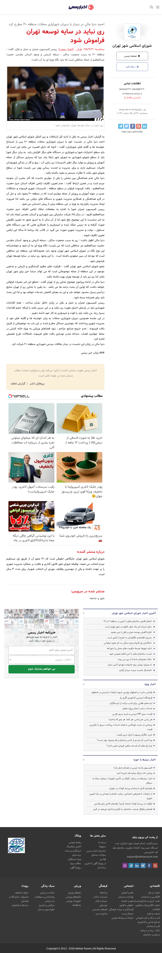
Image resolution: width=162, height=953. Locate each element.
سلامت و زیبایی (47, 893)
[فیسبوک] (149, 865)
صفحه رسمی (130, 56)
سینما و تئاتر (101, 901)
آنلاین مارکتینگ (73, 847)
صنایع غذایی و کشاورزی (149, 922)
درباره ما (102, 842)
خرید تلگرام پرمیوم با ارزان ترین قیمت (134, 735)
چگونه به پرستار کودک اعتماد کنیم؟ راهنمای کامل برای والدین (123, 804)
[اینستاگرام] (124, 865)
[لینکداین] (136, 865)
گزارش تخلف (18, 383)
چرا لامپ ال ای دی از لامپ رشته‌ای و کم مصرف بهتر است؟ (124, 740)
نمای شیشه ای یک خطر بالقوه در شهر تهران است (128, 627)
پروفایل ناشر (36, 383)
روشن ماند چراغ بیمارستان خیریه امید (134, 773)
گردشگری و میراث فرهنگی (121, 909)
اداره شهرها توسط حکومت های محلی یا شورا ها (129, 648)
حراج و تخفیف (21, 893)
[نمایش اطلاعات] (132, 98)
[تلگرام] (131, 865)
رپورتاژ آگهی (75, 868)
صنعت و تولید (153, 914)
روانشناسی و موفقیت (44, 897)
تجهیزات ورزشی (73, 901)
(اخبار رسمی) (66, 49)
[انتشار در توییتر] (126, 126)
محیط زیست (128, 914)
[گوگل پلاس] (155, 865)
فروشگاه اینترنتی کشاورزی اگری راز (136, 698)
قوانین (103, 859)
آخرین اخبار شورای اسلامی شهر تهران (134, 613)
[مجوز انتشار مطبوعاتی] (16, 846)
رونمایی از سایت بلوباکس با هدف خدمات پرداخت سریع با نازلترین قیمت (121, 727)
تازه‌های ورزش (74, 893)
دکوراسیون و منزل (46, 909)
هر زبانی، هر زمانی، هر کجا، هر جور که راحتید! (130, 719)
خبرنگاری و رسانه (73, 851)
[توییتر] (143, 865)
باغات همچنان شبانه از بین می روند (135, 659)
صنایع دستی (101, 914)
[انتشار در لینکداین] (144, 126)
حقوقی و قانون (127, 905)
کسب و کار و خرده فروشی (148, 918)
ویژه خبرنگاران (74, 859)
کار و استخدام (153, 926)
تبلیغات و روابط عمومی (123, 918)
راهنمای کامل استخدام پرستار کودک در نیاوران (130, 788)
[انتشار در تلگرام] (120, 126)
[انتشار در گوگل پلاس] (138, 126)
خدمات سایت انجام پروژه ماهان (137, 708)
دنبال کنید (131, 67)
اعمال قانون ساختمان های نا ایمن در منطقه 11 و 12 (128, 621)
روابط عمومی (75, 842)
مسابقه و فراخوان (20, 905)
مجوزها (102, 847)
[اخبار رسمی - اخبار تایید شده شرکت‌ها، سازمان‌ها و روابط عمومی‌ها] (81, 7)
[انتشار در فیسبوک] (132, 126)
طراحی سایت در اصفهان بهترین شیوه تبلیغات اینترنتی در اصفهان (121, 692)
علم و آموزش (127, 893)
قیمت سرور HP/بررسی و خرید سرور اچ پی (132, 714)
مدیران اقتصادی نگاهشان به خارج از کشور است (129, 638)
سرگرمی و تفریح (47, 905)
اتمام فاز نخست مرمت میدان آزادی (135, 670)
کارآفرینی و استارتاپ (150, 897)
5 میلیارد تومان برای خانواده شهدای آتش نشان (130, 665)
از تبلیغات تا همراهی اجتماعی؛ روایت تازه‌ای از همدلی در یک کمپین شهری (120, 796)
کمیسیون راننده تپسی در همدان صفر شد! (132, 768)
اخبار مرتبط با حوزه (145, 760)
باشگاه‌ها (77, 905)
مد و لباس (50, 901)
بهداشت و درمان (126, 897)
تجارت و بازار (154, 893)
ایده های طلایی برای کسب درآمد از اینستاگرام (131, 703)
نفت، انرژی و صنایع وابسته (147, 901)
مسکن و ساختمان (151, 935)
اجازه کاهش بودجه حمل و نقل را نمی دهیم (131, 632)
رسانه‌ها (103, 893)
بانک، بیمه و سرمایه (150, 930)
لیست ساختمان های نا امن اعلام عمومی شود (130, 654)
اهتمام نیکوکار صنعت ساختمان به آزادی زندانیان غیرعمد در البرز (122, 809)
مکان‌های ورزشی (73, 897)
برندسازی (76, 855)
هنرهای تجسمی (99, 909)
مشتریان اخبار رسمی (96, 851)
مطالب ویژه (75, 863)
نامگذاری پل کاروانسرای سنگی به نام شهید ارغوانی (128, 643)
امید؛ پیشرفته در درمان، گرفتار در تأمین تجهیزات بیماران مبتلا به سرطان (122, 781)
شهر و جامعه (97, 598)
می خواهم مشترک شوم (41, 669)
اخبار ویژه (150, 684)
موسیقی (103, 905)
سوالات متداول (98, 855)
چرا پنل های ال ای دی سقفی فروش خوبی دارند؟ (129, 746)
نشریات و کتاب (100, 897)
